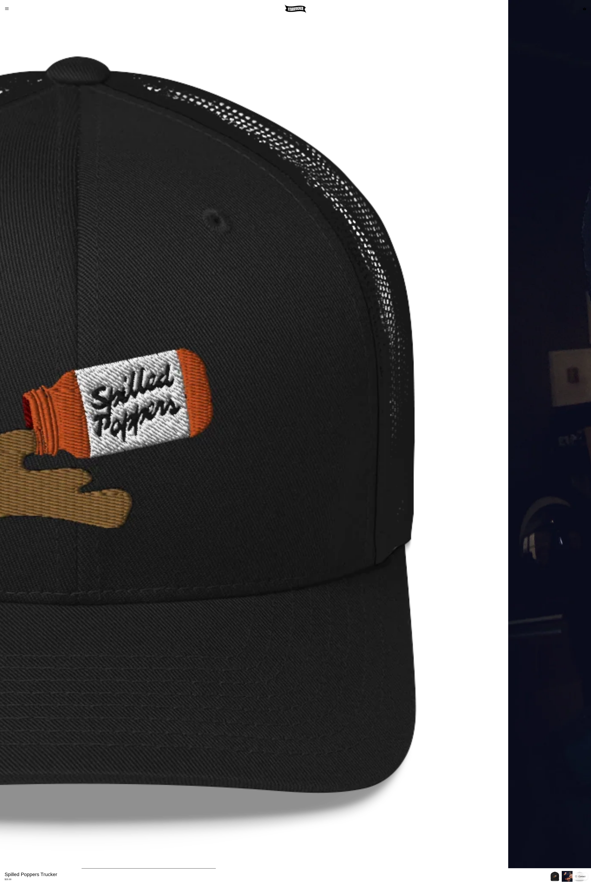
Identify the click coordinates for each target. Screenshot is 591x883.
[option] (554, 876)
